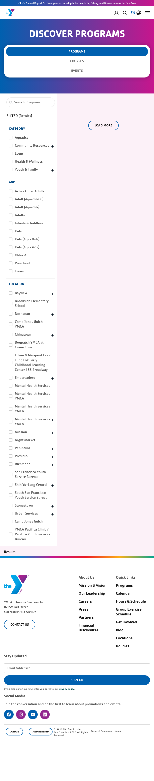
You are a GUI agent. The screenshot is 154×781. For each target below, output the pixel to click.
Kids (18, 231)
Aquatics (21, 137)
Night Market (25, 440)
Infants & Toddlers (29, 223)
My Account (119, 13)
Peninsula (22, 448)
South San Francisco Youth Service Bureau (31, 495)
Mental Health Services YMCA (32, 396)
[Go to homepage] (10, 13)
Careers (85, 601)
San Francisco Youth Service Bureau (30, 474)
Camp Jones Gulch (29, 521)
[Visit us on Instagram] (21, 714)
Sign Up (77, 680)
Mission (21, 432)
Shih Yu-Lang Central (31, 484)
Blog (120, 630)
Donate (14, 731)
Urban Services (26, 513)
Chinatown (23, 334)
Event (19, 153)
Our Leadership (92, 593)
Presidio (21, 456)
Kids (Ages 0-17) (27, 239)
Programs (124, 585)
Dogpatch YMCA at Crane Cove (29, 345)
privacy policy (66, 689)
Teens (19, 271)
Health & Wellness (29, 161)
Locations (124, 638)
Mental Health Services (32, 385)
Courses (77, 61)
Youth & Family (26, 169)
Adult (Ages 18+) (27, 207)
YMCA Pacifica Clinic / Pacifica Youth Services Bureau (32, 534)
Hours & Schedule (131, 601)
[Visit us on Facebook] (9, 714)
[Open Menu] (147, 12)
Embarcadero (25, 377)
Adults (20, 215)
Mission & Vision (92, 585)
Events (77, 71)
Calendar (123, 593)
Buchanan (22, 313)
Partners (86, 617)
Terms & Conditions (101, 731)
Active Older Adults (30, 191)
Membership (40, 731)
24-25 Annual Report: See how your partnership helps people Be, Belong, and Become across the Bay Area (77, 3)
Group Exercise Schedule (129, 612)
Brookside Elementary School (32, 303)
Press (83, 609)
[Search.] (10, 102)
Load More (103, 125)
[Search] (124, 12)
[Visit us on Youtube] (33, 714)
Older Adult (24, 255)
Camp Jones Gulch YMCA (29, 324)
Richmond (22, 464)
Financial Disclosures (88, 628)
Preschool (22, 263)
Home (117, 731)
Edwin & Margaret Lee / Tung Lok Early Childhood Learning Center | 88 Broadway (33, 362)
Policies (122, 646)
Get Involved (126, 622)
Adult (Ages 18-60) (29, 199)
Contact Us (19, 624)
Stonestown (24, 505)
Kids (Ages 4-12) (27, 247)
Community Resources (32, 145)
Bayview (21, 293)
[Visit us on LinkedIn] (45, 714)
